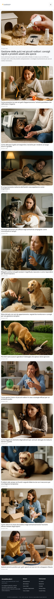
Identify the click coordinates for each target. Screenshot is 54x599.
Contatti (41, 586)
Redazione (41, 583)
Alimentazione (26, 581)
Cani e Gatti (25, 586)
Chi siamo (41, 581)
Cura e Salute (26, 590)
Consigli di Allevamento (28, 588)
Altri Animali (25, 583)
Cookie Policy (42, 590)
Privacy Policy (42, 588)
